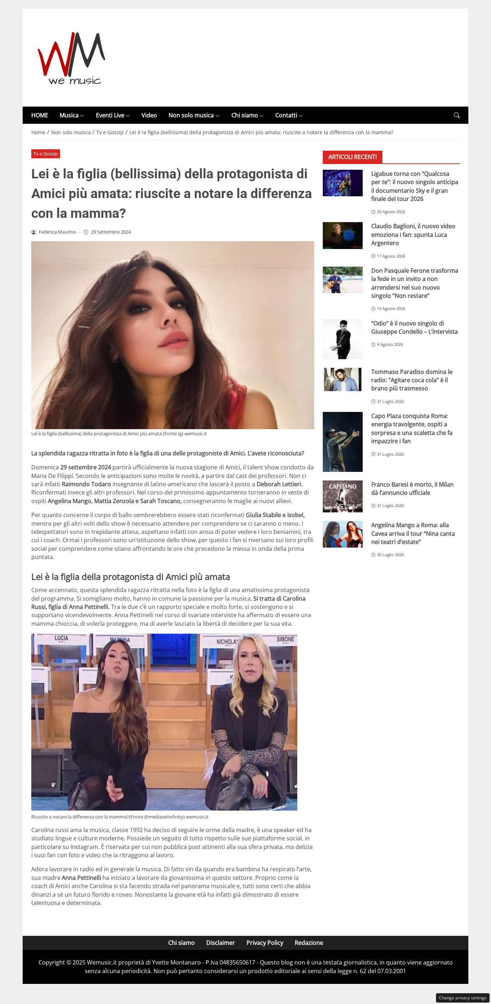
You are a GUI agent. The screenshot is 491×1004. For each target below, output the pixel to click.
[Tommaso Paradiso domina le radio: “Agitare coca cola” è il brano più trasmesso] (343, 379)
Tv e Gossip (45, 153)
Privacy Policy (265, 943)
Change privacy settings (463, 998)
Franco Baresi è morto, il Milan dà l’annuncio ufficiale (412, 488)
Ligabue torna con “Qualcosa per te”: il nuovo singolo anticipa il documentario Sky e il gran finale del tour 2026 (414, 186)
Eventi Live (110, 115)
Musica (69, 115)
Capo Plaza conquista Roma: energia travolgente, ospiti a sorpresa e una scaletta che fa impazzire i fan (412, 428)
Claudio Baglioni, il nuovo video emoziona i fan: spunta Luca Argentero (413, 234)
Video (149, 115)
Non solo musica (191, 115)
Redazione (309, 943)
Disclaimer (220, 943)
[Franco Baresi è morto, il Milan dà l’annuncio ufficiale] (343, 496)
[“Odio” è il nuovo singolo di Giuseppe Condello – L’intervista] (343, 339)
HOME (39, 115)
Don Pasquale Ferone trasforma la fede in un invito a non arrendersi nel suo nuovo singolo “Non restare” (414, 283)
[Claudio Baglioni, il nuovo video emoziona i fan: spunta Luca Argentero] (343, 235)
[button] (457, 115)
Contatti (286, 115)
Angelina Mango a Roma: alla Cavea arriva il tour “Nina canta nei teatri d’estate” (413, 533)
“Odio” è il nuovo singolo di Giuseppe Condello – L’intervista (414, 327)
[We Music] (71, 57)
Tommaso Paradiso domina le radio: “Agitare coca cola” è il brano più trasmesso (412, 380)
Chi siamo (244, 115)
